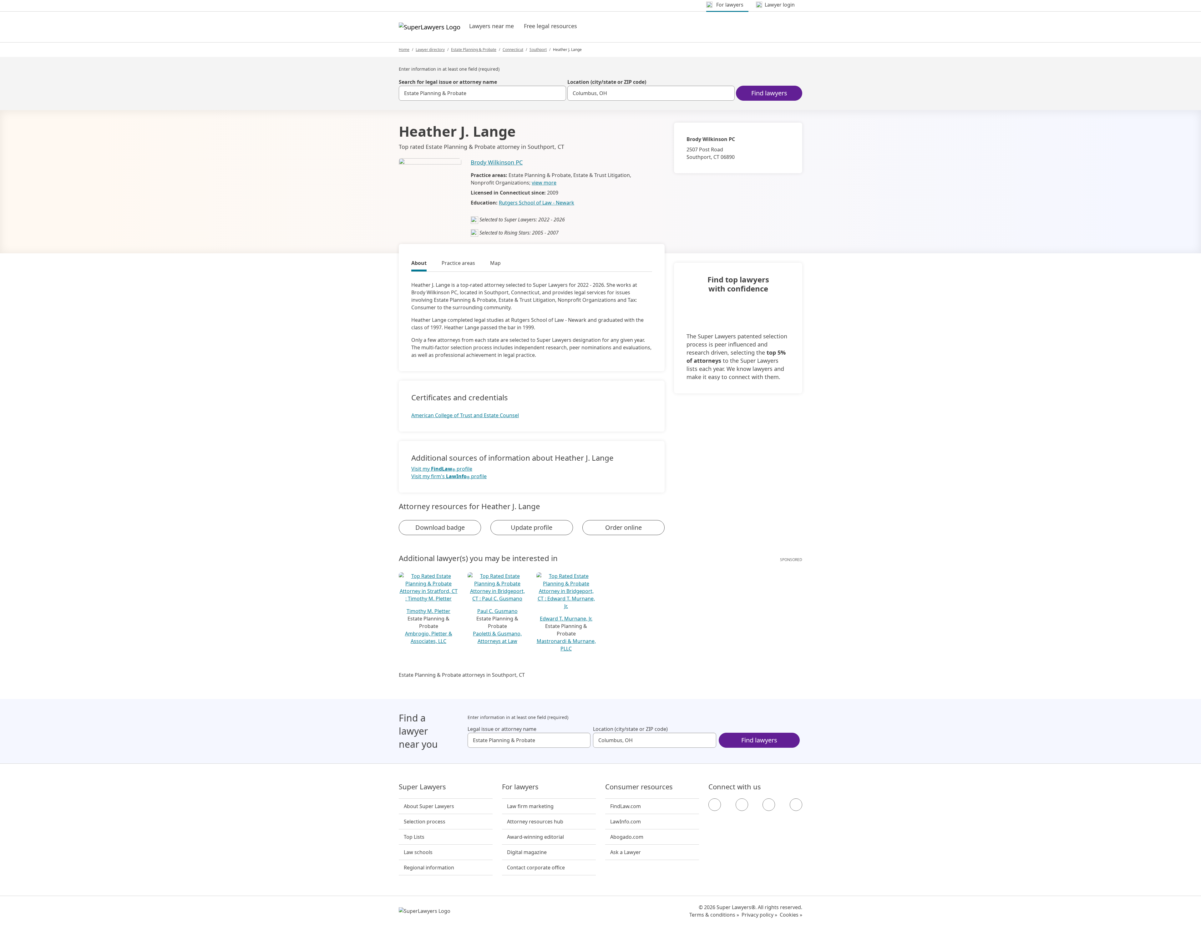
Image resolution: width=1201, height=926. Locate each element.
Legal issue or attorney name (502, 729)
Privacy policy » (759, 914)
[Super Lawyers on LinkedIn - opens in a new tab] (796, 804)
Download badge (440, 527)
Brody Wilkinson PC (497, 162)
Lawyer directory (430, 49)
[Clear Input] (558, 93)
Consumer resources (639, 786)
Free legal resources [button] (550, 26)
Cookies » (791, 914)
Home (404, 49)
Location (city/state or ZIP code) (606, 81)
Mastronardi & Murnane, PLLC (566, 645)
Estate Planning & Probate (473, 49)
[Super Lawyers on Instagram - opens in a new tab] (742, 804)
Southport (538, 49)
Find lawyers (769, 93)
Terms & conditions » (714, 914)
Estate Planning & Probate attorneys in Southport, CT (462, 674)
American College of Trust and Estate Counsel (465, 415)
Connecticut (513, 49)
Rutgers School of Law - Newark (536, 202)
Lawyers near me (491, 26)
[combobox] (482, 93)
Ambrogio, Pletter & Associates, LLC (428, 637)
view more (544, 182)
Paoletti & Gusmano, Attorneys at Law (497, 637)
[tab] (419, 263)
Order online (623, 527)
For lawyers (520, 786)
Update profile (531, 527)
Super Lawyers (422, 786)
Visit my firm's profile (449, 476)
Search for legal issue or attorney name (448, 81)
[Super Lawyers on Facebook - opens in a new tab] (714, 804)
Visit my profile (441, 469)
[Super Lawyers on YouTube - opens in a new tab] (769, 804)
